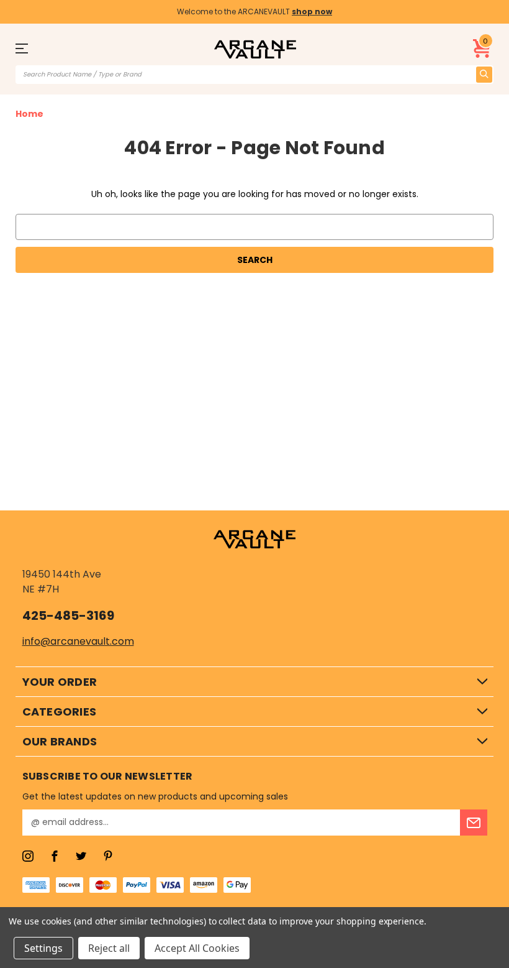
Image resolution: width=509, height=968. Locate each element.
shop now (312, 11)
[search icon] (484, 75)
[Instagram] (28, 856)
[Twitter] (81, 856)
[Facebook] (54, 856)
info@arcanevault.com (78, 641)
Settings (43, 948)
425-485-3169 (68, 615)
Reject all (109, 948)
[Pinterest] (108, 856)
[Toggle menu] (28, 48)
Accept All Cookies (197, 948)
